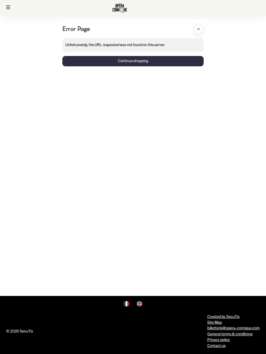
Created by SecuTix (223, 317)
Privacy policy (218, 340)
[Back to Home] (120, 7)
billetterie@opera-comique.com (233, 328)
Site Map (214, 322)
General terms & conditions (229, 334)
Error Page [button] (76, 28)
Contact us (216, 346)
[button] (8, 7)
